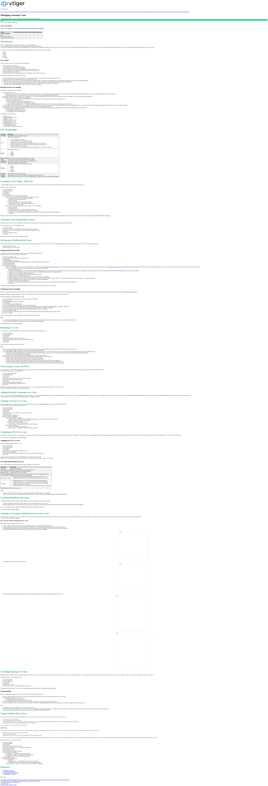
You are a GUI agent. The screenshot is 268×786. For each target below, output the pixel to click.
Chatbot (137, 11)
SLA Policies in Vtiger (6, 779)
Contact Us (37, 781)
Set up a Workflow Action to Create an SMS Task (37, 779)
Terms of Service (14, 781)
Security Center (21, 781)
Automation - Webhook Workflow (56, 779)
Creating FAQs (105, 11)
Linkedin (11, 784)
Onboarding (186, 11)
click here (108, 215)
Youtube (14, 784)
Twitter (6, 784)
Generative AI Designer (96, 11)
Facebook (3, 784)
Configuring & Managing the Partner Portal (173, 11)
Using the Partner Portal (130, 11)
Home (2, 781)
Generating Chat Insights (158, 11)
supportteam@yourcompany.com (52, 267)
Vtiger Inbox (67, 779)
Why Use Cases (4, 11)
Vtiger (7, 783)
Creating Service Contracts (14, 11)
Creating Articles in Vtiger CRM (27, 11)
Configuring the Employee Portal (56, 11)
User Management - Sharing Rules (18, 779)
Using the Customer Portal (85, 11)
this (48, 83)
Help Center (66, 11)
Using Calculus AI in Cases (9, 774)
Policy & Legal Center (30, 781)
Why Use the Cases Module (9, 771)
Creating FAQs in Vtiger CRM (41, 11)
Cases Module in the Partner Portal (116, 11)
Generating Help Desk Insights (146, 11)
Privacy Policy (7, 781)
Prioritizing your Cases (74, 11)
